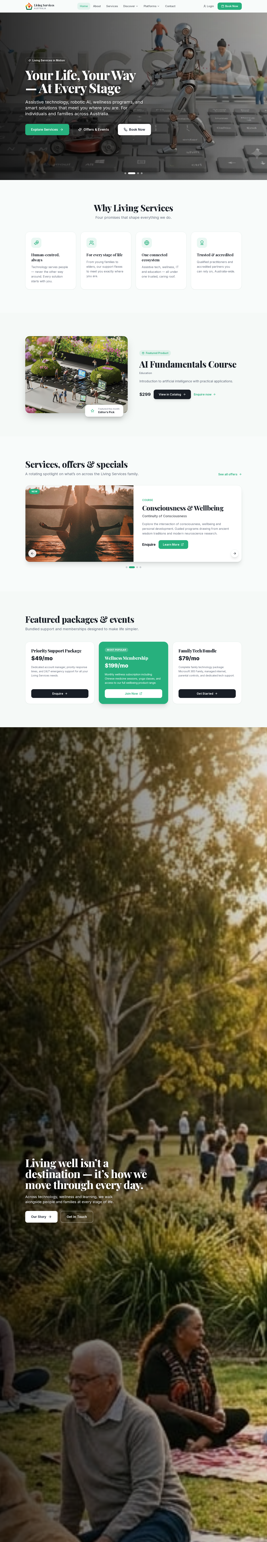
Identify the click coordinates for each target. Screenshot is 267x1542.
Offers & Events (96, 129)
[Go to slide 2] (129, 173)
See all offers (227, 474)
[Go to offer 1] (129, 567)
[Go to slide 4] (139, 173)
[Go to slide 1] (125, 173)
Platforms (150, 6)
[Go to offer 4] (140, 567)
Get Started (205, 693)
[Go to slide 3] (133, 173)
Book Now (231, 6)
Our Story (38, 1217)
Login (210, 6)
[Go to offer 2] (134, 567)
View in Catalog (170, 394)
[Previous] (32, 553)
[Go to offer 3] (137, 567)
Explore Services (44, 129)
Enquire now (202, 394)
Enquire (57, 693)
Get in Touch (77, 1217)
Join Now (131, 693)
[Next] (235, 553)
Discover (129, 6)
